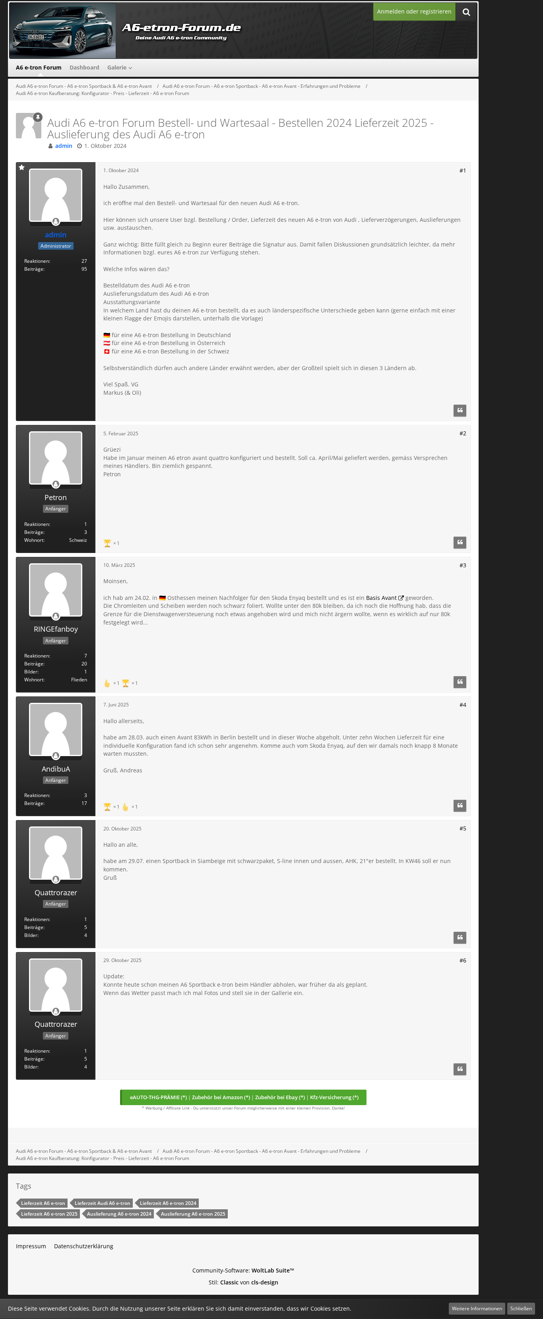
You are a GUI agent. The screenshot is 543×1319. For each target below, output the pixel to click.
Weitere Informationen (477, 1308)
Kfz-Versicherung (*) (334, 1097)
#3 (463, 565)
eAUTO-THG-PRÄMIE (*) (158, 1097)
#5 (463, 828)
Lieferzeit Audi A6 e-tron (102, 1203)
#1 (463, 170)
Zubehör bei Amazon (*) (221, 1097)
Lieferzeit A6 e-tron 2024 (168, 1203)
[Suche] (466, 12)
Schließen (521, 1308)
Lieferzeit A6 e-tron (43, 1203)
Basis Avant (381, 597)
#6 (463, 960)
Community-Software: (243, 1270)
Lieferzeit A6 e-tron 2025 (49, 1213)
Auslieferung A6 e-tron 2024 (119, 1213)
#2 (463, 433)
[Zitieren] (460, 411)
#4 (463, 704)
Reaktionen (36, 261)
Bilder (30, 671)
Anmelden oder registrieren (414, 11)
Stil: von (243, 1282)
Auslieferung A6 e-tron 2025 (193, 1213)
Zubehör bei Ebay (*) (280, 1097)
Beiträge (33, 269)
